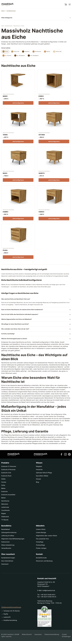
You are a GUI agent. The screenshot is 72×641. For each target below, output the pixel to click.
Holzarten (39, 469)
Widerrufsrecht (27, 634)
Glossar (38, 479)
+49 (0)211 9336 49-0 (47, 594)
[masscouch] (40, 454)
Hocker (3, 482)
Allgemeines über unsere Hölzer (46, 535)
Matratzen (4, 504)
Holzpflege (39, 542)
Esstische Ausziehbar (8, 494)
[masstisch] (13, 454)
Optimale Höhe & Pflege (44, 473)
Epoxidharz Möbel (42, 476)
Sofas (3, 485)
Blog (37, 482)
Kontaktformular (41, 558)
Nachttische (17, 26)
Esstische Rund (6, 476)
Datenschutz (5, 542)
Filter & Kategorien (6, 17)
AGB (17, 634)
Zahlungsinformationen (9, 532)
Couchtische (5, 510)
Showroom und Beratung (44, 561)
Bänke (3, 488)
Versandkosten (6, 548)
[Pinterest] (69, 454)
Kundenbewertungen (8, 558)
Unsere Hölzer (40, 529)
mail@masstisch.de (48, 590)
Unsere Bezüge (41, 532)
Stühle (3, 479)
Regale (3, 513)
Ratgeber (39, 466)
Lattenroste (5, 507)
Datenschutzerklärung (52, 634)
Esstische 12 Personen (8, 466)
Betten (3, 498)
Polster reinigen (41, 548)
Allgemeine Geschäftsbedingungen (12, 539)
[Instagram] (65, 454)
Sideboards (5, 516)
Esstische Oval (6, 473)
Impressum (5, 564)
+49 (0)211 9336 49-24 (48, 597)
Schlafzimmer (11, 11)
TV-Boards (4, 520)
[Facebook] (61, 454)
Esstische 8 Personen (8, 469)
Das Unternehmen (7, 561)
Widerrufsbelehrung (7, 545)
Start (3, 11)
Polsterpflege (40, 545)
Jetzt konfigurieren (18, 103)
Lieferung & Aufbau (7, 535)
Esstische (4, 491)
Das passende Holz (42, 539)
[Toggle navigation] (70, 4)
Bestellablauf (5, 529)
